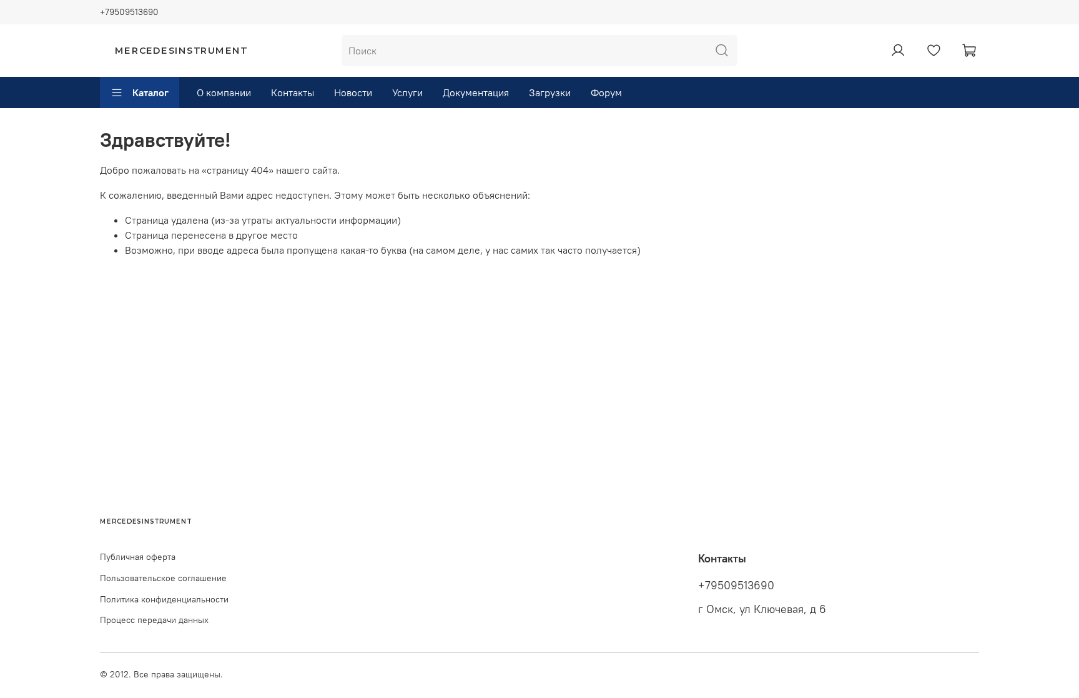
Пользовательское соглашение (163, 578)
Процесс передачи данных (154, 620)
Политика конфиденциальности (164, 599)
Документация (476, 92)
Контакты (292, 92)
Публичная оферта (137, 556)
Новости (353, 92)
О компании (224, 92)
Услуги (407, 92)
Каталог (150, 92)
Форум (606, 92)
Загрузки (550, 92)
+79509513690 (129, 11)
